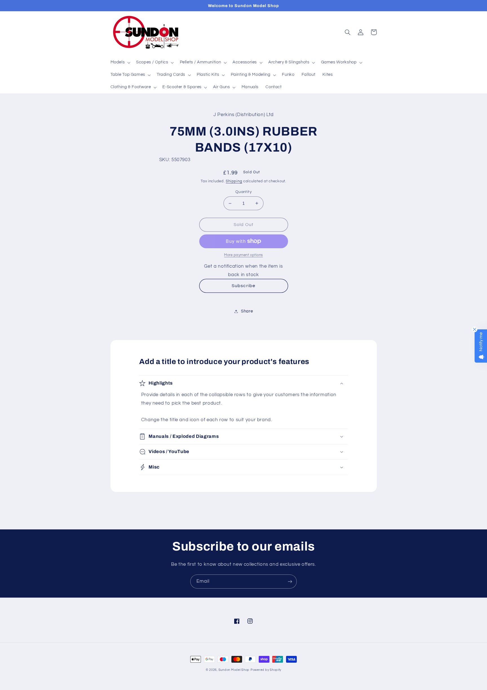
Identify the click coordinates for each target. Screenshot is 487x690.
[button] (120, 62)
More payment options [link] (243, 255)
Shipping (234, 181)
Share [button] (247, 311)
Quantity (243, 192)
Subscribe (243, 285)
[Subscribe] (290, 581)
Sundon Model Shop (234, 669)
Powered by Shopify (266, 669)
